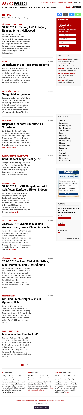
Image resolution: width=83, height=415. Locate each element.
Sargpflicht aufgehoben (16, 94)
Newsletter (44, 2)
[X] (65, 14)
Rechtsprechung (65, 141)
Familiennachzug (65, 128)
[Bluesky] (71, 14)
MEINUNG (53, 7)
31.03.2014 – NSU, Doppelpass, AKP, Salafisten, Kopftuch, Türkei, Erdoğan (25, 187)
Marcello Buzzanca (9, 147)
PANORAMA (23, 7)
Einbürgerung (64, 156)
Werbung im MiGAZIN (31, 400)
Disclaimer (64, 400)
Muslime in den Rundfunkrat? (20, 334)
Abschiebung (64, 131)
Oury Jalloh (63, 153)
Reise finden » (68, 193)
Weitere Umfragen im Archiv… (72, 238)
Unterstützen (62, 2)
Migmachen (53, 2)
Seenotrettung (64, 123)
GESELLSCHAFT (13, 7)
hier (15, 392)
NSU (60, 151)
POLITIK (4, 7)
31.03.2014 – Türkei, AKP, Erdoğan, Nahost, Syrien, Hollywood (24, 28)
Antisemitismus (65, 138)
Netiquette (50, 400)
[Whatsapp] (78, 14)
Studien (62, 121)
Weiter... (67, 392)
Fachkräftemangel (65, 161)
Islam (61, 133)
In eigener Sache (20, 400)
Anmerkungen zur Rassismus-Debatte (25, 65)
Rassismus (63, 148)
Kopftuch (62, 136)
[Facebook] (59, 14)
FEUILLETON (45, 7)
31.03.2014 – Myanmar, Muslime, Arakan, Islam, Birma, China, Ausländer (26, 225)
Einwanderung (64, 158)
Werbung (70, 2)
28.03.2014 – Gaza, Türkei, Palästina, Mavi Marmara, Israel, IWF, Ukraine (25, 263)
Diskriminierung (65, 146)
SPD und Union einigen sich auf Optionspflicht (21, 300)
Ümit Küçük (15, 212)
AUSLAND (37, 7)
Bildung (62, 143)
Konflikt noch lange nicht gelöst (22, 159)
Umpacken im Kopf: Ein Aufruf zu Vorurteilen (22, 125)
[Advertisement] (68, 100)
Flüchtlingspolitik (65, 126)
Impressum (57, 400)
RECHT (31, 7)
